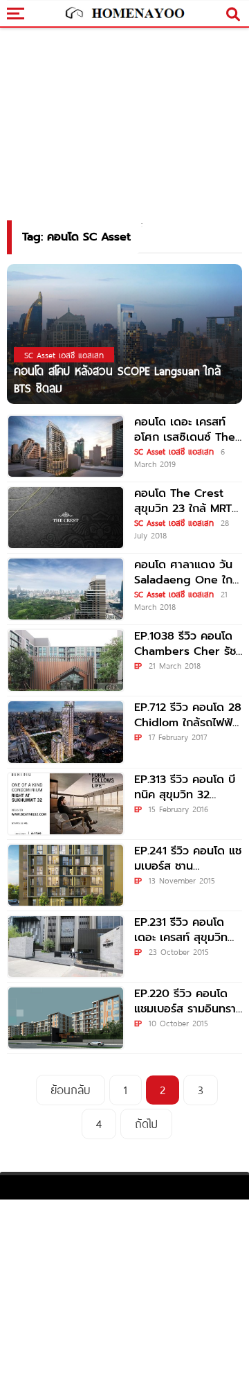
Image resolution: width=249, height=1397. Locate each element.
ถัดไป (146, 1123)
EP (138, 665)
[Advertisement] (124, 1297)
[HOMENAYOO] (124, 14)
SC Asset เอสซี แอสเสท (174, 451)
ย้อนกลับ (70, 1089)
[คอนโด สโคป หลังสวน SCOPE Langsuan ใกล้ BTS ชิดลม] (124, 333)
